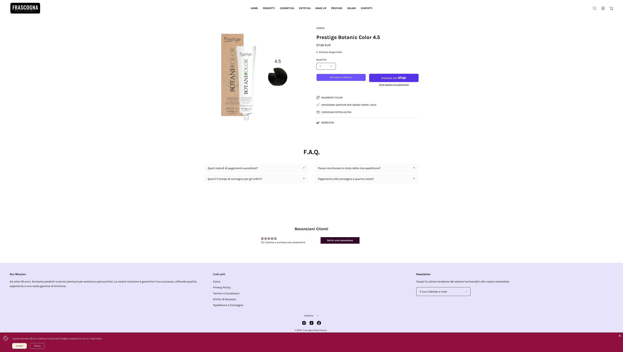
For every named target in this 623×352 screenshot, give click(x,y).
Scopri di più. (96, 338)
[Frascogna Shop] (25, 8)
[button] (268, 8)
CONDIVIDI (327, 122)
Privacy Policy (222, 287)
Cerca (216, 281)
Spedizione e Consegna (228, 305)
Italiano (308, 315)
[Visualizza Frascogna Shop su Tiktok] (311, 322)
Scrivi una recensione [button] (340, 240)
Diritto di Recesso (224, 299)
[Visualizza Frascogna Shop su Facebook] (319, 322)
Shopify (323, 330)
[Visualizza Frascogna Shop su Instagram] (304, 322)
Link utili (219, 274)
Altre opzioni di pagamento (394, 84)
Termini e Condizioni (226, 293)
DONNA (320, 28)
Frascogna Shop (310, 330)
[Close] (619, 335)
